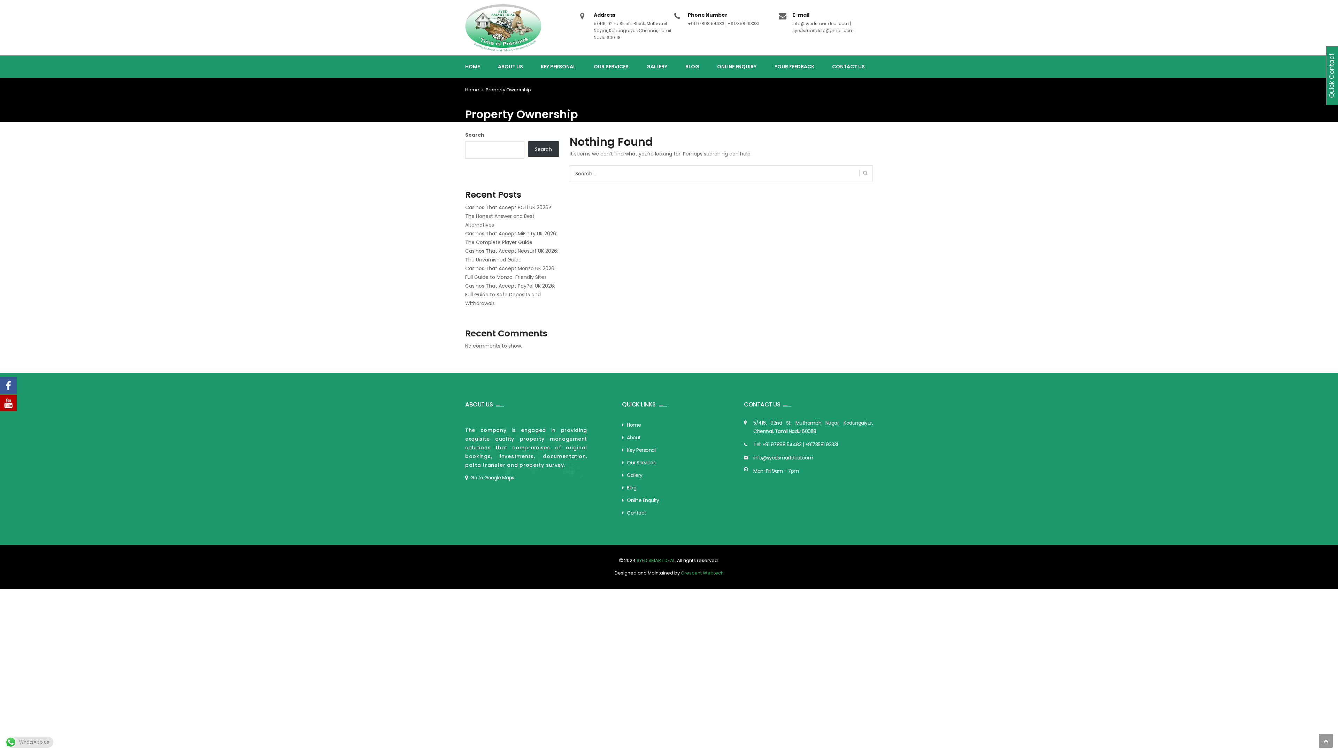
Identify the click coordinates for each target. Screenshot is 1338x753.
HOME (472, 66)
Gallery (635, 475)
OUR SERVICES (611, 66)
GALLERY (656, 66)
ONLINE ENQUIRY (736, 66)
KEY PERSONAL (558, 66)
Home (472, 89)
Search (474, 134)
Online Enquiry (643, 500)
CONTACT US (848, 66)
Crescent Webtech (702, 573)
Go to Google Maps (492, 477)
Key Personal (641, 450)
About (634, 437)
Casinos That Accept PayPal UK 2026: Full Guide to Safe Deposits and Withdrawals (510, 294)
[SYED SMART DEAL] (503, 27)
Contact (636, 512)
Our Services (641, 462)
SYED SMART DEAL (655, 560)
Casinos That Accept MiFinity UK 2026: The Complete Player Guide (511, 238)
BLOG (692, 66)
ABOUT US (510, 66)
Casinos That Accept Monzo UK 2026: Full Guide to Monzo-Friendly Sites (510, 273)
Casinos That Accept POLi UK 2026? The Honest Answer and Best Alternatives (508, 216)
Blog (631, 487)
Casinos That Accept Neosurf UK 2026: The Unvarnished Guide (511, 255)
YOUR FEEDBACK (794, 66)
